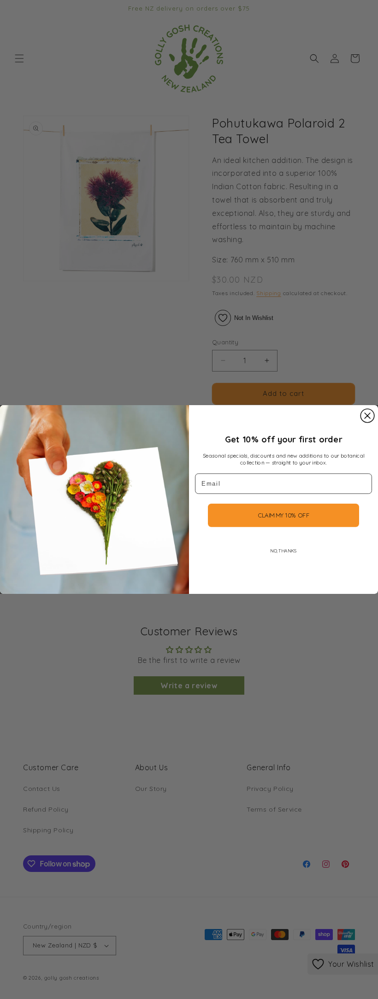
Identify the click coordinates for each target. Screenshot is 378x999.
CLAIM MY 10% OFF (283, 515)
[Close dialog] (367, 416)
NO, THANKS (283, 550)
